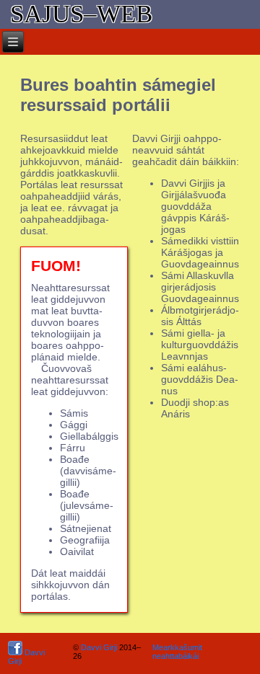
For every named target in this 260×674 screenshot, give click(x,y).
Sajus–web (81, 14)
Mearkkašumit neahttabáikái (177, 651)
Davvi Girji (26, 656)
